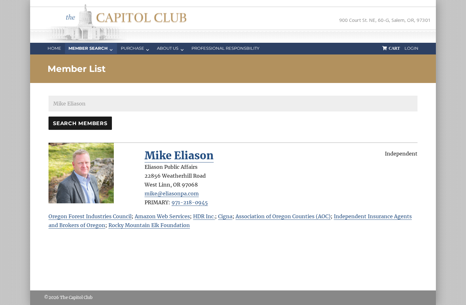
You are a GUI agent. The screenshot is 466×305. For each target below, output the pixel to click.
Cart (394, 48)
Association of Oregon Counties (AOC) (283, 216)
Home (54, 48)
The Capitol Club (76, 297)
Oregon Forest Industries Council (90, 216)
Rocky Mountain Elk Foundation (149, 225)
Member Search (88, 48)
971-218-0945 (190, 202)
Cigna (225, 216)
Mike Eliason (179, 155)
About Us (167, 48)
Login (411, 48)
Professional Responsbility (225, 48)
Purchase (132, 48)
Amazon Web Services (162, 216)
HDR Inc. (204, 216)
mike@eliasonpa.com (172, 193)
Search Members (80, 123)
